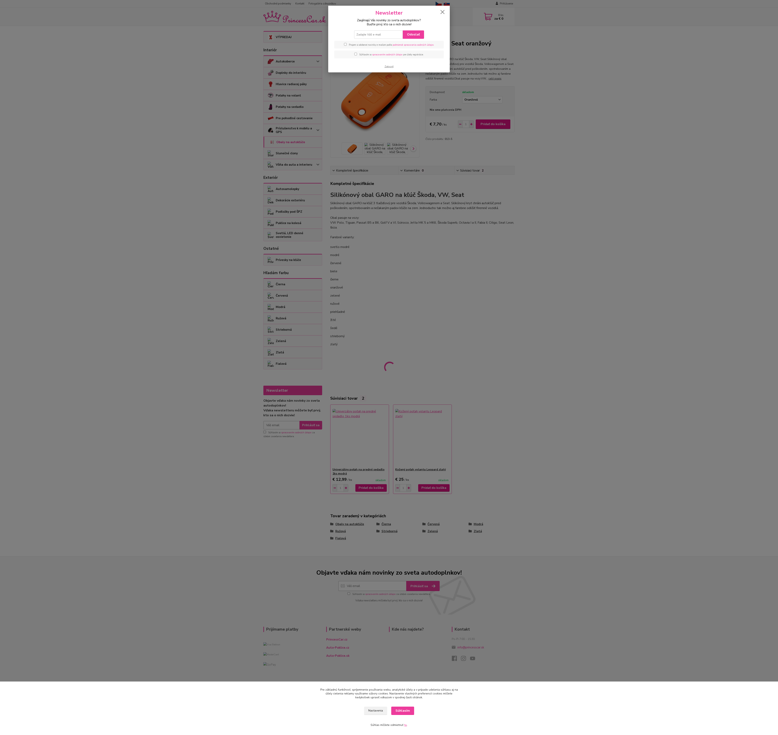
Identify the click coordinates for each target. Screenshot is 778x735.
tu (405, 725)
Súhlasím (402, 710)
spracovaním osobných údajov (387, 54)
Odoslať (413, 34)
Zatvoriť (389, 66)
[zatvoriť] (442, 12)
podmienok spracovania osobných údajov (413, 44)
